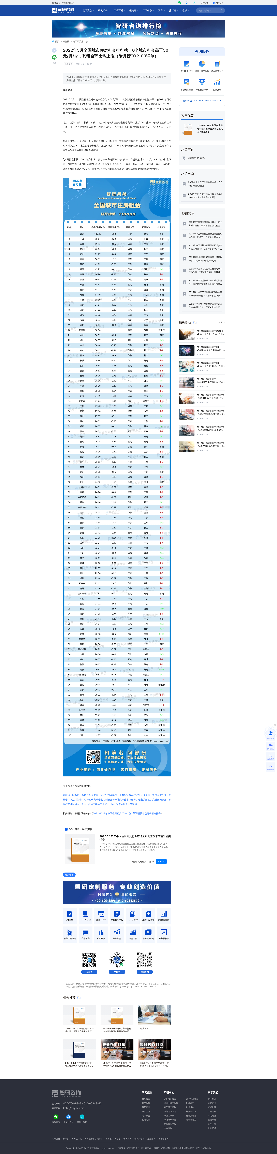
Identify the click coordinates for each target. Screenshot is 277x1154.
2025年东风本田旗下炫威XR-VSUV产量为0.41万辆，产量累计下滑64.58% (211, 334)
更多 (220, 322)
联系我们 (212, 1128)
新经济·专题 (191, 1115)
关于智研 (212, 1099)
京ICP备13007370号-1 (128, 1148)
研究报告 (102, 10)
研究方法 (212, 1103)
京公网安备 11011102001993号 (155, 1148)
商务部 (109, 1139)
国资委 (118, 1139)
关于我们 (205, 2)
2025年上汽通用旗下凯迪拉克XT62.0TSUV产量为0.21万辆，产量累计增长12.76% (210, 398)
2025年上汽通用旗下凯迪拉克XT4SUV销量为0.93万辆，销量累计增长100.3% (210, 446)
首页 (57, 41)
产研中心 (147, 10)
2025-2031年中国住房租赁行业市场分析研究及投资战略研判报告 (117, 1031)
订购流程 (212, 1111)
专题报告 (168, 1128)
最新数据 (185, 322)
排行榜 (172, 10)
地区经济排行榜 (80, 41)
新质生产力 (191, 1111)
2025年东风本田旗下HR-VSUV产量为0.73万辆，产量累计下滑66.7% (211, 366)
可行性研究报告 (171, 1103)
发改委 (66, 1139)
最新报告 (146, 1099)
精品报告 (146, 1103)
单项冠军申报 (170, 1120)
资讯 (160, 10)
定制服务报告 (170, 1099)
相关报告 (187, 115)
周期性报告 (191, 1120)
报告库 (132, 10)
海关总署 (127, 1139)
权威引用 (212, 1107)
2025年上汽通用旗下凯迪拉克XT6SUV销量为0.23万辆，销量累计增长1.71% (210, 414)
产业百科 (118, 10)
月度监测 (146, 1111)
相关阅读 (187, 174)
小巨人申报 (169, 1115)
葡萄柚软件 (163, 1139)
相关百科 (187, 150)
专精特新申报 (170, 1124)
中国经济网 (139, 1139)
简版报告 (146, 1115)
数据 (185, 10)
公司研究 (190, 1103)
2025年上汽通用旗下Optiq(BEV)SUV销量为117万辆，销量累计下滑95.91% (210, 382)
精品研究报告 (170, 1107)
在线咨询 (161, 861)
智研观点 (87, 10)
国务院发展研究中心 (94, 1139)
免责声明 (212, 1124)
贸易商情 (146, 1107)
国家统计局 (77, 1139)
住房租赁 (68, 64)
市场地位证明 (170, 1111)
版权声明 (212, 1120)
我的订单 (219, 2)
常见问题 (212, 1115)
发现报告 (151, 1139)
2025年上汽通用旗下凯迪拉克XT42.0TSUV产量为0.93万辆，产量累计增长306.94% (210, 430)
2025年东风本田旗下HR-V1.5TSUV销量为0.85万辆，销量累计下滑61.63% (211, 350)
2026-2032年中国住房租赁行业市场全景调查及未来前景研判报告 (79, 1031)
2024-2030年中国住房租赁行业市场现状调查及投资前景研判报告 (79, 1066)
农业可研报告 (192, 1099)
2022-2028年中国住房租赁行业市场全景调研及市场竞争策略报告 (127, 813)
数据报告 (190, 1107)
